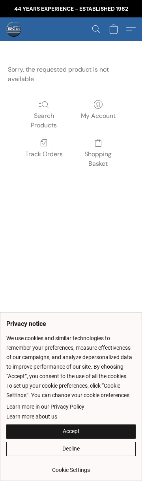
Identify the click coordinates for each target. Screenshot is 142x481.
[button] (14, 29)
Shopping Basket (98, 159)
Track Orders (44, 154)
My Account (98, 116)
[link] (71, 467)
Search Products (44, 120)
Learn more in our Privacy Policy (45, 406)
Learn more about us (31, 416)
